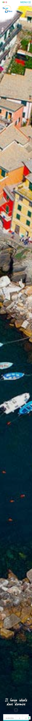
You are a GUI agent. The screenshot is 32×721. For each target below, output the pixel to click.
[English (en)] (6, 2)
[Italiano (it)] (3, 2)
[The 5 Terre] (11, 23)
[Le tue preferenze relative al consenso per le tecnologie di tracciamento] (29, 718)
